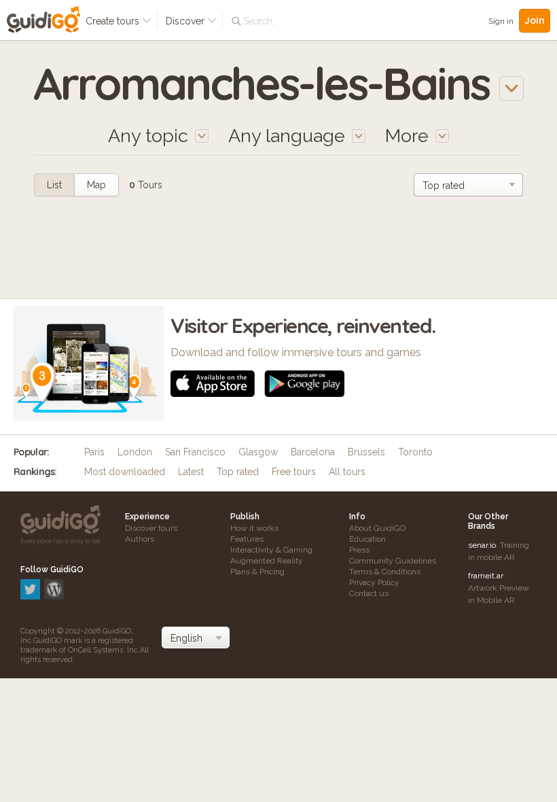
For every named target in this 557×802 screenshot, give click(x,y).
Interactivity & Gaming (271, 550)
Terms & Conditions (384, 571)
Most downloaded (124, 471)
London (135, 452)
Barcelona (313, 452)
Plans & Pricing (257, 571)
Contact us (369, 593)
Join (534, 20)
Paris (94, 452)
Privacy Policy (374, 582)
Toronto (415, 452)
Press (359, 550)
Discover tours (151, 528)
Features (247, 539)
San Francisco (195, 452)
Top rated (238, 471)
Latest (191, 471)
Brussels (366, 452)
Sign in (501, 21)
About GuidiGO (377, 528)
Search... (259, 21)
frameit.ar (485, 575)
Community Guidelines (392, 560)
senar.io (482, 545)
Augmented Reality (266, 560)
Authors (139, 539)
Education (367, 539)
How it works (254, 528)
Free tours (294, 471)
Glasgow (258, 452)
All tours (347, 471)
